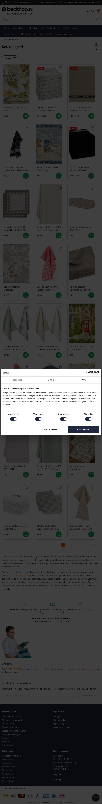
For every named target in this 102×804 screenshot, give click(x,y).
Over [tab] (84, 380)
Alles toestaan (83, 429)
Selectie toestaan (50, 429)
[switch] (38, 419)
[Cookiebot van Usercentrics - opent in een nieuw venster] (88, 373)
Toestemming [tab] (18, 380)
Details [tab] (51, 380)
